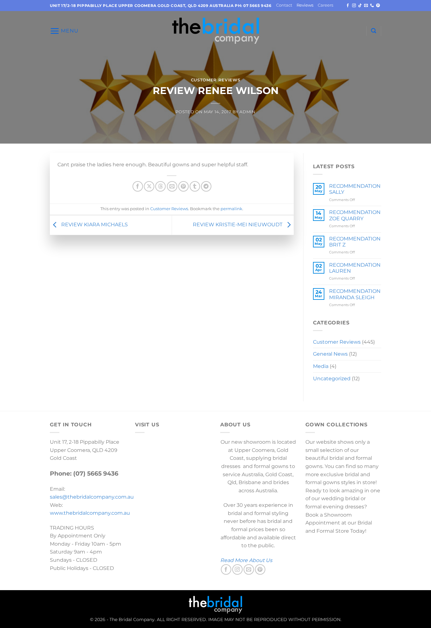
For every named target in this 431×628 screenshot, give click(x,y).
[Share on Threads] (160, 186)
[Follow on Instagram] (354, 5)
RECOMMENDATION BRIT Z (355, 242)
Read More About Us (246, 560)
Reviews (305, 5)
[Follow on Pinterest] (378, 5)
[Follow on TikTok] (360, 5)
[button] (64, 31)
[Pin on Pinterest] (183, 186)
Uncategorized (332, 379)
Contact (284, 5)
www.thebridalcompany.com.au (90, 513)
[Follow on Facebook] (348, 5)
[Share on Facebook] (138, 186)
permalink (231, 208)
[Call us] (372, 5)
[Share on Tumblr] (195, 186)
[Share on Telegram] (206, 186)
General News (330, 354)
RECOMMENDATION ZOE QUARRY (355, 215)
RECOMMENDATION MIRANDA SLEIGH (355, 294)
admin (247, 112)
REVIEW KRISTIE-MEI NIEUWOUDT (238, 225)
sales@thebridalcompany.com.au (92, 497)
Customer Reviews (215, 80)
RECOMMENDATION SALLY (355, 189)
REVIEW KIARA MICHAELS (94, 225)
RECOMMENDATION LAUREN (355, 268)
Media (320, 366)
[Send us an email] (366, 5)
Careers (325, 5)
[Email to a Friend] (172, 186)
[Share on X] (149, 186)
